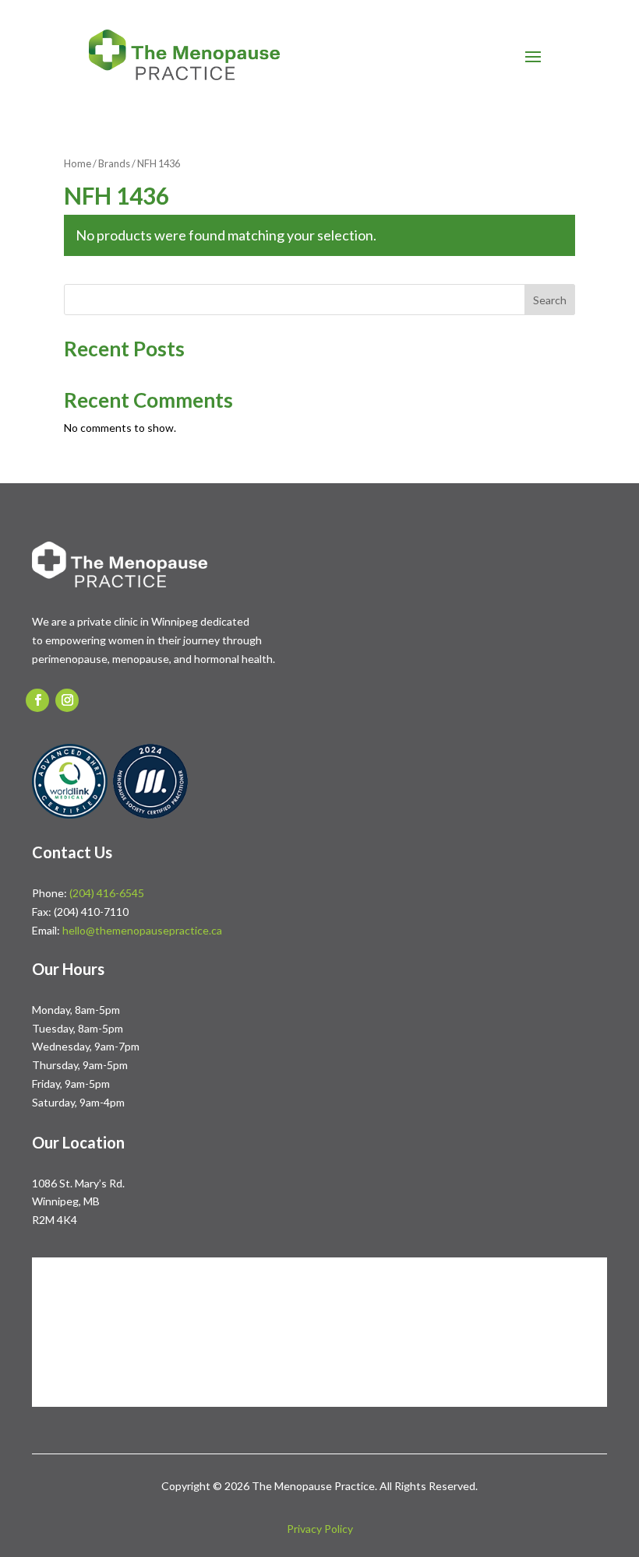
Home (77, 163)
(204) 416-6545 (106, 892)
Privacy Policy (320, 1528)
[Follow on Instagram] (67, 700)
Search (550, 300)
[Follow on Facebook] (37, 700)
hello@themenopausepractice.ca (142, 930)
